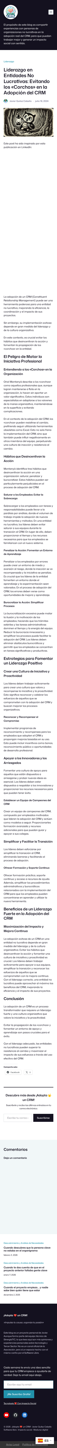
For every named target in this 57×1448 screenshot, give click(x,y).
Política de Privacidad (35, 1444)
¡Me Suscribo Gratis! (19, 1394)
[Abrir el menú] (50, 12)
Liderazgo (9, 61)
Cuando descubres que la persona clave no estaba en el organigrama (27, 1249)
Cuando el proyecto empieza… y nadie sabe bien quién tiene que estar (26, 1289)
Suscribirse (43, 1118)
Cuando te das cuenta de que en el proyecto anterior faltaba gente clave (25, 1269)
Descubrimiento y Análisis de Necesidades (24, 1242)
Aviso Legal (12, 1444)
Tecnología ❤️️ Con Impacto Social (20, 1403)
